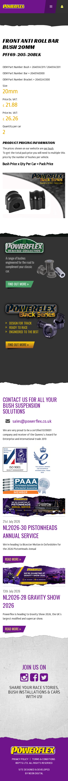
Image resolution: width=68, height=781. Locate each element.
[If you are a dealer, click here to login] (62, 6)
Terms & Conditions (43, 759)
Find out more (17, 284)
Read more (12, 559)
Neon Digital (36, 773)
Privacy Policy (20, 759)
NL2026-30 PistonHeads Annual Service (30, 531)
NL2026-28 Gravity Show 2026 (31, 601)
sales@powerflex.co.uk (32, 421)
